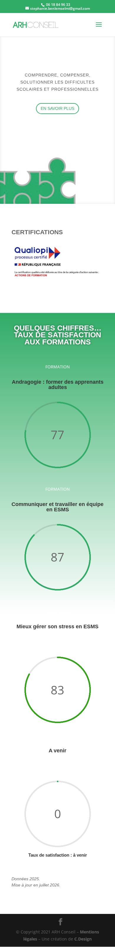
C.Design (83, 939)
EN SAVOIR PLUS (57, 108)
